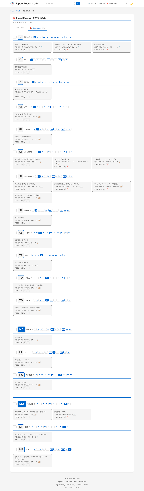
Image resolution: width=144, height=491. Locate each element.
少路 (25, 107)
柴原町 (26, 210)
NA (52, 37)
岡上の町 (27, 37)
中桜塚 (28, 329)
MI (66, 37)
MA (63, 37)
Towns (19, 28)
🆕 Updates (92, 3)
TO (47, 37)
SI (37, 37)
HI (55, 37)
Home (12, 11)
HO (58, 37)
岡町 (25, 60)
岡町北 (26, 82)
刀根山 (28, 278)
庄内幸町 (27, 129)
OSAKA (18, 11)
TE (44, 37)
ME (70, 37)
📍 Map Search (111, 3)
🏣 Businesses (37, 28)
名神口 (28, 449)
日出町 (27, 352)
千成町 (27, 233)
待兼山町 (30, 404)
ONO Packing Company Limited (77, 485)
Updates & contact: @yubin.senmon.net (72, 481)
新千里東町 (28, 152)
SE (40, 37)
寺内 (26, 255)
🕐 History (101, 3)
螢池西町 (29, 375)
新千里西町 (28, 176)
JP (126, 3)
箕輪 (26, 427)
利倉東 (28, 300)
